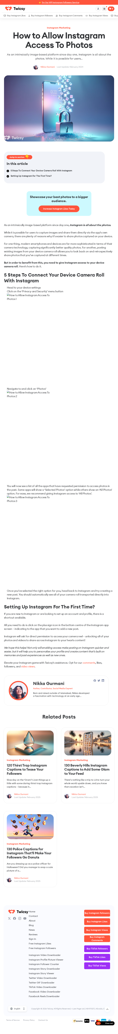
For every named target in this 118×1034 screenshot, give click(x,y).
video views (28, 666)
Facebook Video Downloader (44, 991)
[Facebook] (14, 918)
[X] (9, 918)
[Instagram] (19, 918)
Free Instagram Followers (42, 948)
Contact (33, 916)
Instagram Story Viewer (41, 973)
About (32, 920)
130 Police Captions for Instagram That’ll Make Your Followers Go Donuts (29, 853)
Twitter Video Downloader (43, 977)
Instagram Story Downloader (44, 968)
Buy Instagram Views (98, 15)
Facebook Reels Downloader (44, 996)
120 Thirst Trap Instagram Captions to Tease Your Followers (27, 769)
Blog (31, 925)
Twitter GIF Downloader (41, 982)
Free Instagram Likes (40, 943)
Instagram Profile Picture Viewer (46, 959)
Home (32, 911)
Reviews (33, 934)
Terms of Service (13, 1020)
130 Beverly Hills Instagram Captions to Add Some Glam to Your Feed (87, 769)
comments (89, 662)
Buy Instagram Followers (42, 15)
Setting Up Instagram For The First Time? (31, 176)
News (32, 929)
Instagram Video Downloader (45, 955)
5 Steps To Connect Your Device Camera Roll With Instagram (41, 170)
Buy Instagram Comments (71, 15)
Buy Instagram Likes (16, 15)
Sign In (32, 938)
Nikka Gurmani (48, 67)
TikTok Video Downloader (42, 987)
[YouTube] (24, 918)
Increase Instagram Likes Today (59, 208)
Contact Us (43, 1020)
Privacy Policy (29, 1020)
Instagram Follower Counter (44, 964)
